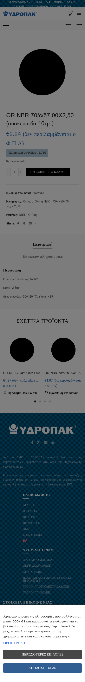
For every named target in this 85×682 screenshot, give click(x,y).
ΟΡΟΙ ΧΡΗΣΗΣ (15, 643)
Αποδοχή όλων (42, 668)
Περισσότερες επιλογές (42, 654)
